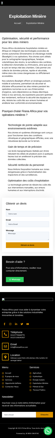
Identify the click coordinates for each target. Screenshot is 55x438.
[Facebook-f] (4, 324)
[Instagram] (10, 324)
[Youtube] (27, 324)
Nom (8, 209)
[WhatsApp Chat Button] (48, 431)
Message (10, 230)
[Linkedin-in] (16, 324)
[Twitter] (21, 324)
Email (8, 220)
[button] (49, 3)
